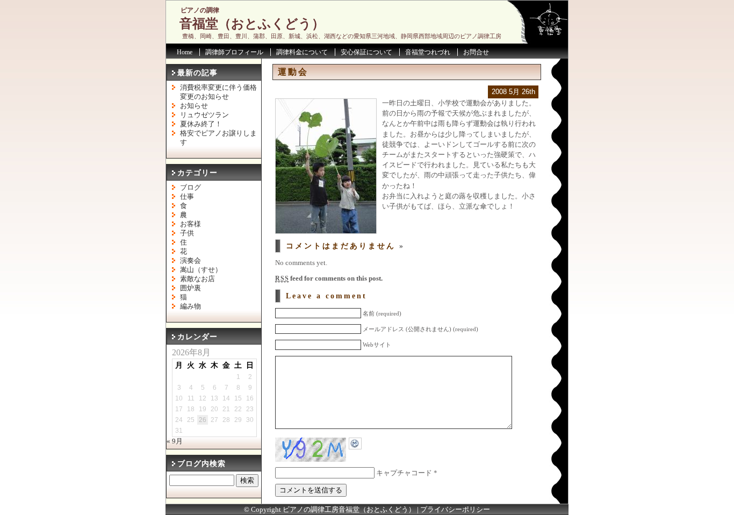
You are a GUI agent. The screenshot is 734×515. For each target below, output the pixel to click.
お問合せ (476, 52)
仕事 (187, 197)
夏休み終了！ (201, 124)
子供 (187, 233)
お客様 (190, 224)
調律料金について (302, 52)
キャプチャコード (404, 473)
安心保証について (366, 52)
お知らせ (194, 106)
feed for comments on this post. (329, 278)
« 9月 (175, 441)
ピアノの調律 (200, 10)
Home (184, 52)
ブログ (190, 187)
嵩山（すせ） (201, 270)
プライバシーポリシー (455, 509)
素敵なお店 (197, 279)
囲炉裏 (190, 288)
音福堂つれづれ (427, 52)
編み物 (190, 306)
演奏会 (190, 260)
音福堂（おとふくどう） (252, 24)
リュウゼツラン (204, 115)
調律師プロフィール (234, 52)
